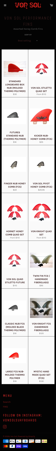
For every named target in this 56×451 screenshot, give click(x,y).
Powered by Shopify (26, 436)
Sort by (28, 35)
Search (7, 401)
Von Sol (13, 436)
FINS (5, 406)
